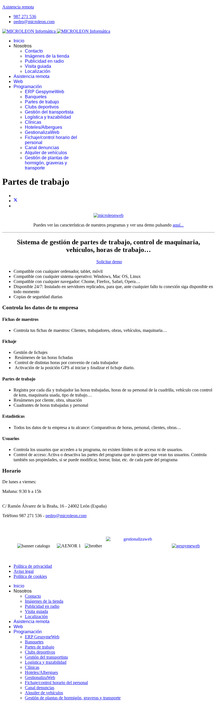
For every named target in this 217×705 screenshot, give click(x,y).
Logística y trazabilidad (48, 117)
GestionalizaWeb (42, 132)
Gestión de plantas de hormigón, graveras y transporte (47, 162)
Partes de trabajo (42, 101)
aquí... (178, 225)
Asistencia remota (18, 7)
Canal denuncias (42, 147)
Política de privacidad (33, 566)
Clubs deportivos (42, 107)
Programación (28, 86)
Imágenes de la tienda (47, 56)
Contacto (34, 51)
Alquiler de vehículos (46, 152)
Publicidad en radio (44, 61)
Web (18, 81)
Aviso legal (24, 571)
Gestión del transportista (49, 112)
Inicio (19, 40)
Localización (37, 71)
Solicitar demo (109, 261)
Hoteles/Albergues (43, 127)
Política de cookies (30, 576)
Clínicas (33, 122)
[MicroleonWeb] (108, 215)
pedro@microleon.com (34, 21)
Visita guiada (38, 66)
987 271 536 (25, 16)
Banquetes (36, 96)
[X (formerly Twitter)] (16, 200)
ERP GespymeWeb (44, 91)
